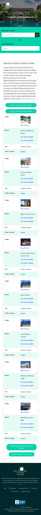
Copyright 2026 (17, 507)
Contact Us (34, 488)
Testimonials (14, 491)
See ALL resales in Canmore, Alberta (21, 111)
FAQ (5, 488)
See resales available (27, 140)
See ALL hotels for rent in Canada (21, 454)
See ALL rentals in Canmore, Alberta (21, 105)
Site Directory (12, 488)
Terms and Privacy (23, 488)
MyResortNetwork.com (28, 99)
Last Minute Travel (25, 491)
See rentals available (27, 137)
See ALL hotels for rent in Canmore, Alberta (21, 447)
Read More (20, 484)
